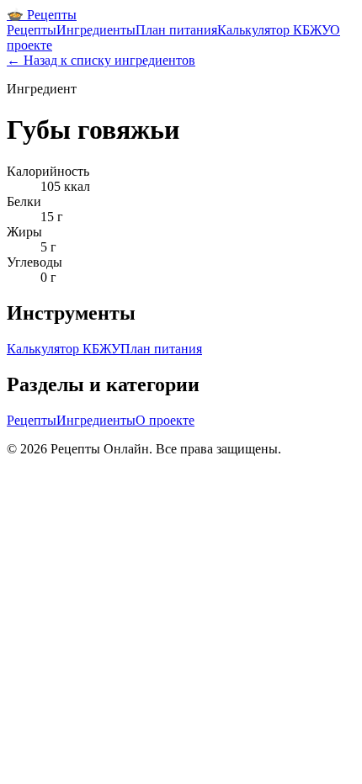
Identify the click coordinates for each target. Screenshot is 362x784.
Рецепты (31, 30)
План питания (176, 30)
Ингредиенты (96, 30)
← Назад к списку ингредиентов (101, 60)
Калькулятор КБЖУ (273, 30)
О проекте (165, 420)
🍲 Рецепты (42, 15)
